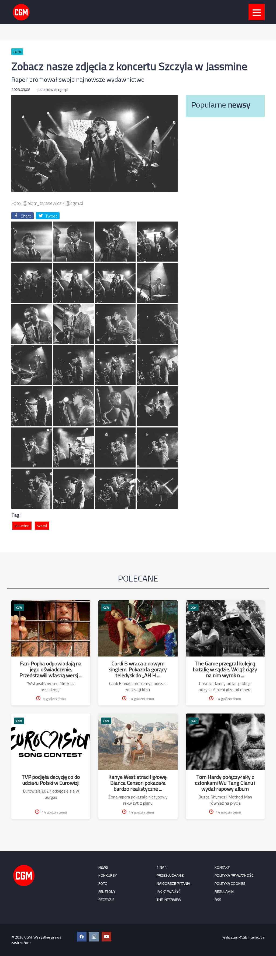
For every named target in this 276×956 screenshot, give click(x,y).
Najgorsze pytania (173, 883)
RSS (218, 899)
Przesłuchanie (170, 875)
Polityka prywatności (234, 875)
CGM (19, 607)
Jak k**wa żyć (169, 891)
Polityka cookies (230, 883)
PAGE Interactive (252, 937)
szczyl (42, 525)
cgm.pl (63, 89)
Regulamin (224, 891)
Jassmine (22, 525)
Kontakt (222, 867)
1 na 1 (162, 867)
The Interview (169, 899)
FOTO (103, 883)
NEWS (103, 867)
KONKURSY (107, 875)
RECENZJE (106, 899)
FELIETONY (106, 891)
